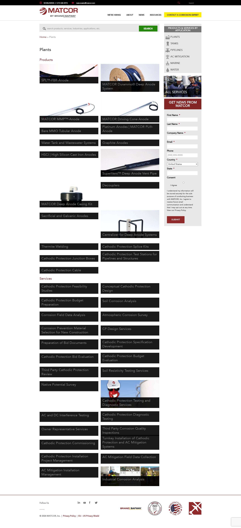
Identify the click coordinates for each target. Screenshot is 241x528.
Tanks (174, 43)
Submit (175, 220)
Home (43, 37)
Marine (175, 63)
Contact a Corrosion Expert (183, 15)
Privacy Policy (180, 210)
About (129, 15)
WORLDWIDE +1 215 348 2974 (56, 3)
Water (174, 69)
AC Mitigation (179, 56)
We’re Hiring (114, 15)
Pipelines (176, 50)
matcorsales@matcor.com (85, 3)
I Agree (173, 185)
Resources (155, 15)
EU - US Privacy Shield (88, 516)
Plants (175, 36)
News (141, 15)
